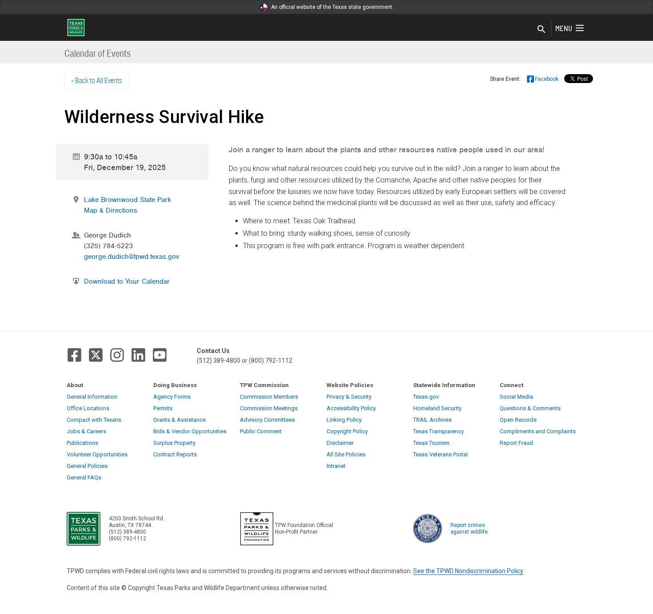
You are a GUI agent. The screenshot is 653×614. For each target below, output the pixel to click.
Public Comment (261, 431)
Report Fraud (516, 443)
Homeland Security (437, 408)
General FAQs (84, 477)
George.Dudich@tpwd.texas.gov (131, 257)
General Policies (87, 466)
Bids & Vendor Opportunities (190, 431)
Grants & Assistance (179, 419)
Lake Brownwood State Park (127, 200)
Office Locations (88, 408)
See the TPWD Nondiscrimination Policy (468, 570)
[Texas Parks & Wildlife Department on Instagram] (117, 355)
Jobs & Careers (86, 431)
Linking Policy (344, 419)
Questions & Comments (530, 408)
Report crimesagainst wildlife (469, 528)
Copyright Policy (347, 431)
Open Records (518, 419)
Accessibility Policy (351, 408)
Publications (82, 443)
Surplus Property (174, 443)
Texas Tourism (431, 443)
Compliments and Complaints (538, 431)
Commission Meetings (269, 408)
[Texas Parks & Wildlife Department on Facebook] (74, 355)
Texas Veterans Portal (440, 454)
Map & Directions (110, 210)
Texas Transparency (438, 431)
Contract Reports (175, 454)
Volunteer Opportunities (97, 454)
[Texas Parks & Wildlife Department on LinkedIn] (138, 355)
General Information (92, 396)
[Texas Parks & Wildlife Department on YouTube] (159, 355)
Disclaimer (340, 443)
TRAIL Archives (432, 419)
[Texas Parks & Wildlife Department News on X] (96, 355)
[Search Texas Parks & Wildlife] (541, 30)
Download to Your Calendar (127, 281)
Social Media (516, 396)
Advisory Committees (267, 419)
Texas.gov (426, 396)
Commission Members (269, 396)
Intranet (336, 466)
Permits (162, 408)
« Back (96, 80)
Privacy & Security (348, 396)
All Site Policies (346, 454)
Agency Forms (172, 396)
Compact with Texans (94, 419)
